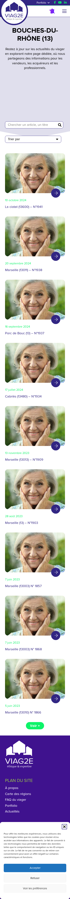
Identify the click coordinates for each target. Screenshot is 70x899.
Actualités (12, 811)
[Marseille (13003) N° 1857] (35, 561)
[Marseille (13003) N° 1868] (35, 625)
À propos (11, 788)
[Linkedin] (65, 2)
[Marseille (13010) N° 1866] (35, 688)
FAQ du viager (15, 799)
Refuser (35, 878)
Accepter (35, 868)
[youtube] (60, 2)
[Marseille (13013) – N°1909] (35, 435)
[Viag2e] (14, 7)
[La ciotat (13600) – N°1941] (35, 182)
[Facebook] (55, 2)
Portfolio (11, 805)
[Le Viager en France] (52, 11)
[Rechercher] (59, 125)
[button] (64, 827)
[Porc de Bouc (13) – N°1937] (35, 309)
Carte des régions (18, 794)
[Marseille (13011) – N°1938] (35, 245)
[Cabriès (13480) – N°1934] (35, 372)
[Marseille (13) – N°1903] (35, 498)
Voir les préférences (35, 888)
